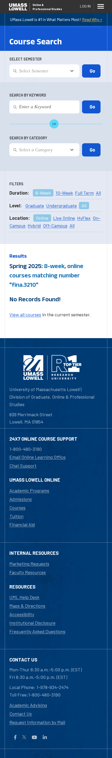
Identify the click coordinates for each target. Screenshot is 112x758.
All (98, 193)
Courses (17, 507)
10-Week (64, 193)
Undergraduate (61, 205)
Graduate (34, 205)
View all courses (25, 314)
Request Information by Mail (37, 722)
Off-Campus (55, 225)
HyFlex (84, 218)
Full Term (84, 193)
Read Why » (92, 19)
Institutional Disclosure (32, 623)
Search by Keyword (27, 95)
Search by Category (28, 138)
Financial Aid (22, 524)
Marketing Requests (29, 563)
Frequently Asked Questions (37, 631)
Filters (16, 184)
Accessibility (21, 614)
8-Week (43, 193)
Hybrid (34, 225)
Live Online (64, 218)
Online (42, 218)
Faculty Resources (27, 572)
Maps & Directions (27, 606)
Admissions (20, 499)
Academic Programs (29, 490)
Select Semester (25, 59)
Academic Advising (28, 705)
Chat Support (22, 465)
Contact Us (20, 713)
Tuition (16, 516)
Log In (85, 6)
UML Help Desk (24, 597)
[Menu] (100, 6)
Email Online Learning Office (37, 457)
